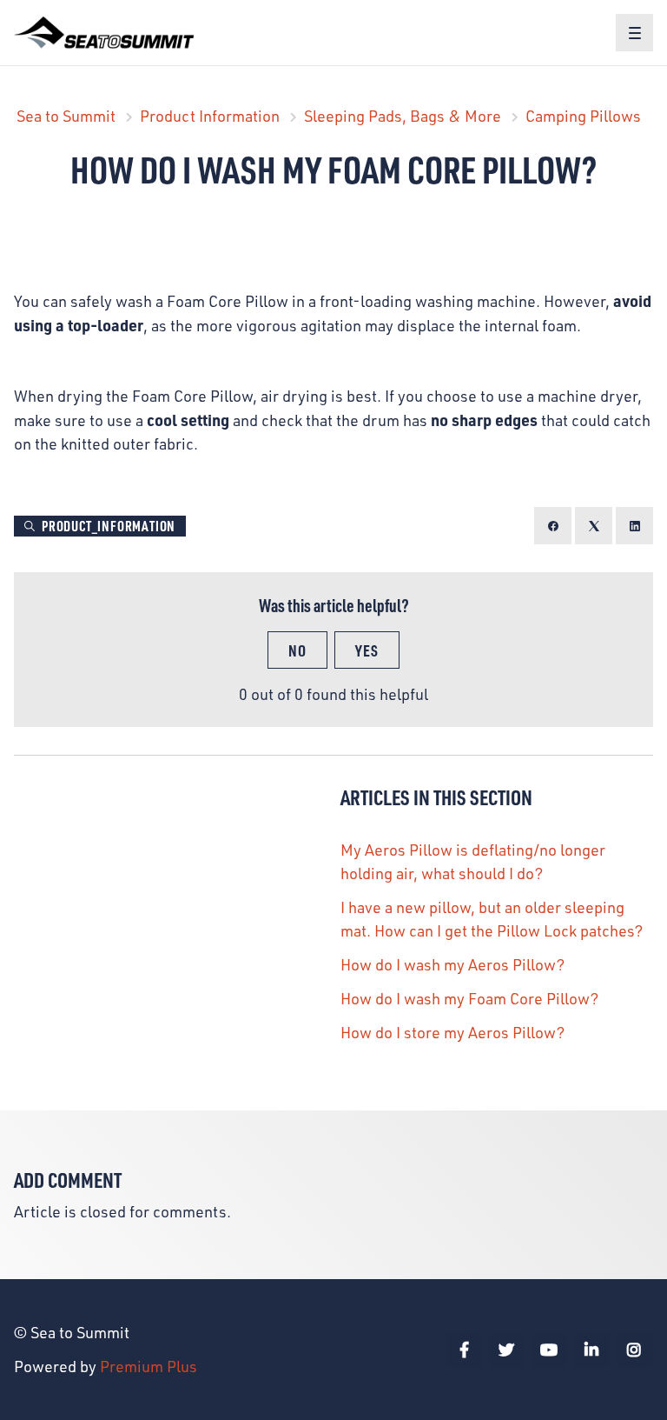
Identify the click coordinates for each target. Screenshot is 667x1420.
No (297, 650)
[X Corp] (593, 525)
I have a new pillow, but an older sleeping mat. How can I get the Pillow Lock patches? (492, 918)
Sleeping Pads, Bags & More (402, 115)
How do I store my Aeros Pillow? (452, 1032)
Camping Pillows (583, 115)
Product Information (210, 115)
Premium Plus (148, 1366)
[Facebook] (552, 525)
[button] (634, 32)
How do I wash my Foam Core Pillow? (469, 998)
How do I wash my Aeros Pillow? (452, 964)
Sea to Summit (66, 115)
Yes (367, 650)
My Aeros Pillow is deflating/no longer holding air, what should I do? (472, 861)
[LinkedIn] (634, 525)
